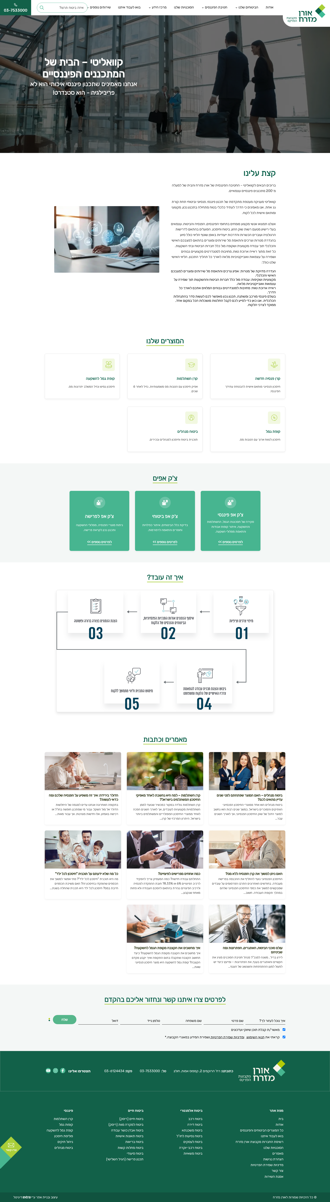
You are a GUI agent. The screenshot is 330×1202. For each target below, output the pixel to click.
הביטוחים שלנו (248, 7)
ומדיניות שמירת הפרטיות (227, 1037)
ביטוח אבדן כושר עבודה (127, 1130)
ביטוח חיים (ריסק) (131, 1119)
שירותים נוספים (100, 7)
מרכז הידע (159, 7)
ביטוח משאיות (193, 1153)
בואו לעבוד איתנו (129, 7)
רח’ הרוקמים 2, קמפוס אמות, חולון (197, 1071)
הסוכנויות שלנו (184, 7)
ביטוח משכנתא (192, 1130)
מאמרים (277, 1153)
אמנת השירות (273, 1176)
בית (280, 1119)
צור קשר (277, 1171)
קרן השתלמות (63, 1119)
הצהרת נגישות (273, 1159)
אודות (269, 7)
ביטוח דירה (194, 1124)
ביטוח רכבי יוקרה (190, 1148)
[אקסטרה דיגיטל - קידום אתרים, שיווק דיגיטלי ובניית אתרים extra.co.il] (26, 1197)
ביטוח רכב (195, 1119)
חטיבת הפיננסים (216, 7)
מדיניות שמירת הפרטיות (267, 1165)
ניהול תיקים (65, 1142)
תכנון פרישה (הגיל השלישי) (124, 1159)
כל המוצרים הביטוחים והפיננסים (261, 1130)
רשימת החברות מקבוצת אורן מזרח (259, 1142)
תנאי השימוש (255, 1037)
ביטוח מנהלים (63, 1148)
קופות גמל (66, 1124)
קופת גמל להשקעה (60, 1130)
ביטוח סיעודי (135, 1153)
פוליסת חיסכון (63, 1136)
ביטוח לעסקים (192, 1142)
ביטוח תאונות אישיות (129, 1136)
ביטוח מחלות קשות (130, 1148)
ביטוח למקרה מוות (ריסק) (125, 1124)
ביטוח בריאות (134, 1142)
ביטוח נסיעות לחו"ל (189, 1136)
